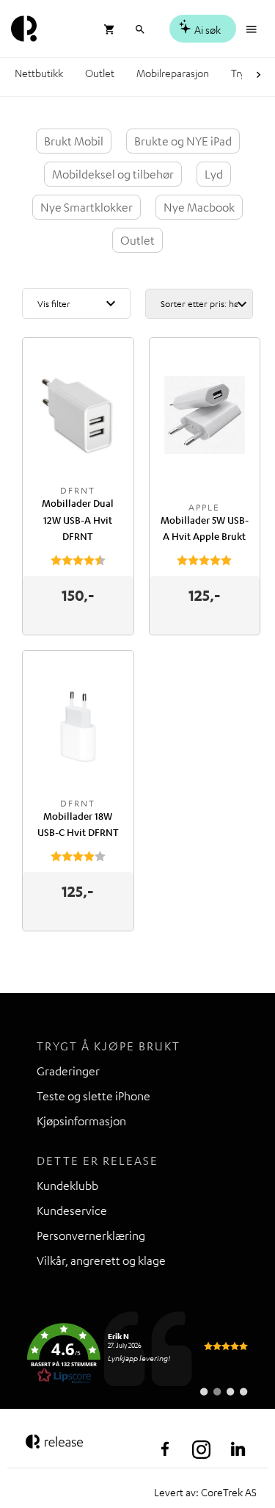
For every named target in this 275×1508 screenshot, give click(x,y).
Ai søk (206, 29)
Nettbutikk (39, 72)
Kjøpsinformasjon (81, 1121)
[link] (137, 1353)
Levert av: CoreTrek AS (205, 1491)
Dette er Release (97, 1160)
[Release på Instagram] (201, 1449)
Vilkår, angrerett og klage (101, 1260)
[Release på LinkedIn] (238, 1449)
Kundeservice (72, 1210)
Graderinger (68, 1071)
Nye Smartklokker (86, 207)
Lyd (214, 174)
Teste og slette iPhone (93, 1096)
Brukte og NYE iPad (183, 141)
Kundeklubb (67, 1185)
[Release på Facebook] (165, 1449)
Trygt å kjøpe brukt (108, 1046)
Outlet (99, 72)
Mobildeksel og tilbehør (113, 174)
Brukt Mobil (73, 141)
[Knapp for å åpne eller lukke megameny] (253, 27)
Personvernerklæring (91, 1235)
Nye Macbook (199, 207)
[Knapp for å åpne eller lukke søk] (140, 27)
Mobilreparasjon (172, 72)
